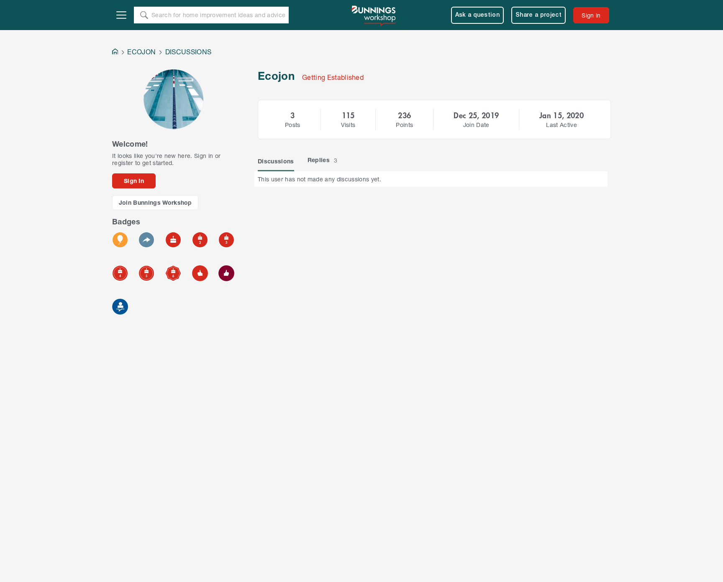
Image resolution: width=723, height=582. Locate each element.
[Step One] (120, 307)
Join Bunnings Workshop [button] (155, 202)
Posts (292, 124)
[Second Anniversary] (200, 240)
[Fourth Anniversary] (120, 273)
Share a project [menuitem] (538, 15)
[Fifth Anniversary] (146, 273)
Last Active (561, 124)
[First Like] (200, 273)
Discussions (276, 161)
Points (404, 124)
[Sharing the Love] (226, 273)
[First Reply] (146, 240)
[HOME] (115, 52)
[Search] (144, 15)
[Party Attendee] (120, 240)
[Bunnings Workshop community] (374, 15)
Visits (348, 124)
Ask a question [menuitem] (477, 15)
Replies (323, 160)
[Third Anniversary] (226, 240)
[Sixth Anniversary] (173, 273)
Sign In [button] (134, 180)
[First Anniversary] (173, 240)
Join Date (476, 124)
